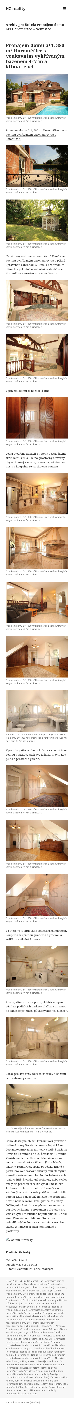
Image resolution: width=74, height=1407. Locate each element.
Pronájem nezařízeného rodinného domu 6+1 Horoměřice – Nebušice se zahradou (36, 1334)
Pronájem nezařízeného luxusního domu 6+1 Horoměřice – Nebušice (36, 1324)
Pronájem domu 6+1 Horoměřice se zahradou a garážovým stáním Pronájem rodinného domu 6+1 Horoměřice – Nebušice (36, 1303)
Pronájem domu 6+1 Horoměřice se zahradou (29, 1293)
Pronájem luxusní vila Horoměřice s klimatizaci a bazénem (35, 1315)
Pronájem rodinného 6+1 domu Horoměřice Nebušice (35, 1363)
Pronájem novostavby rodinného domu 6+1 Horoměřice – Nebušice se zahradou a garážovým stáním (37, 1358)
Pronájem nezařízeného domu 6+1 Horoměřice (32, 1321)
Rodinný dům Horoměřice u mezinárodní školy (32, 1382)
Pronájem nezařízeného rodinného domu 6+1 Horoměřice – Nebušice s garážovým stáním (36, 1331)
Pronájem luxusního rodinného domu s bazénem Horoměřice (35, 1318)
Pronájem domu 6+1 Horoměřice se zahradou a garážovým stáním (35, 1295)
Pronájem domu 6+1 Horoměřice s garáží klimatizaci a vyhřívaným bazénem (36, 1286)
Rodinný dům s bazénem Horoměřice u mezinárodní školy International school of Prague (36, 1390)
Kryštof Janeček (30, 1281)
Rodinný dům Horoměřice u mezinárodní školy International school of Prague (37, 1385)
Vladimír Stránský (18, 1252)
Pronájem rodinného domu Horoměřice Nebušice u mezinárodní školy (35, 1372)
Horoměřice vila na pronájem (32, 1284)
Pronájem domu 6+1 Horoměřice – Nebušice (39, 1306)
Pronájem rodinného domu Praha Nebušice (33, 1376)
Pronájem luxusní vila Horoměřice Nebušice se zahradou (34, 1311)
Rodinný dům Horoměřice (54, 1377)
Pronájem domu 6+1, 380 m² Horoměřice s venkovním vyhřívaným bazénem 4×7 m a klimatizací (35, 56)
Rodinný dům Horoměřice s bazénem (25, 1380)
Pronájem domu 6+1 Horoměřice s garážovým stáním (33, 1290)
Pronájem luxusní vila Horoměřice (23, 1309)
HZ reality (16, 8)
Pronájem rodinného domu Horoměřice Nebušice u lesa (31, 1369)
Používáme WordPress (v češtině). (23, 1402)
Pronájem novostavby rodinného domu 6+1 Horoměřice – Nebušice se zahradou (35, 1353)
